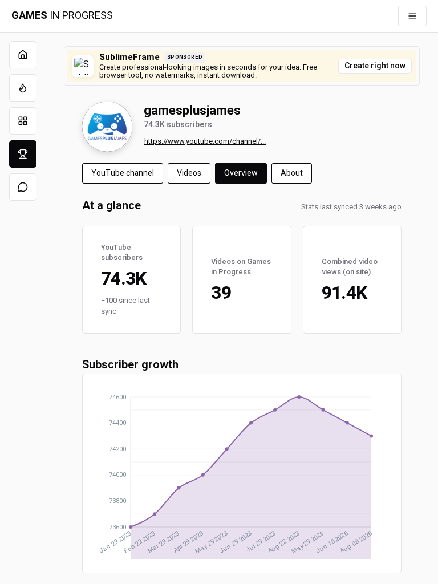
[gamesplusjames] (107, 127)
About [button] (292, 173)
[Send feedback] (22, 187)
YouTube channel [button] (122, 173)
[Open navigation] (412, 16)
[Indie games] (22, 121)
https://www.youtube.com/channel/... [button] (205, 141)
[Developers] (22, 154)
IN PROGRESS (62, 16)
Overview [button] (241, 173)
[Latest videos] (22, 88)
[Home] (22, 54)
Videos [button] (189, 173)
